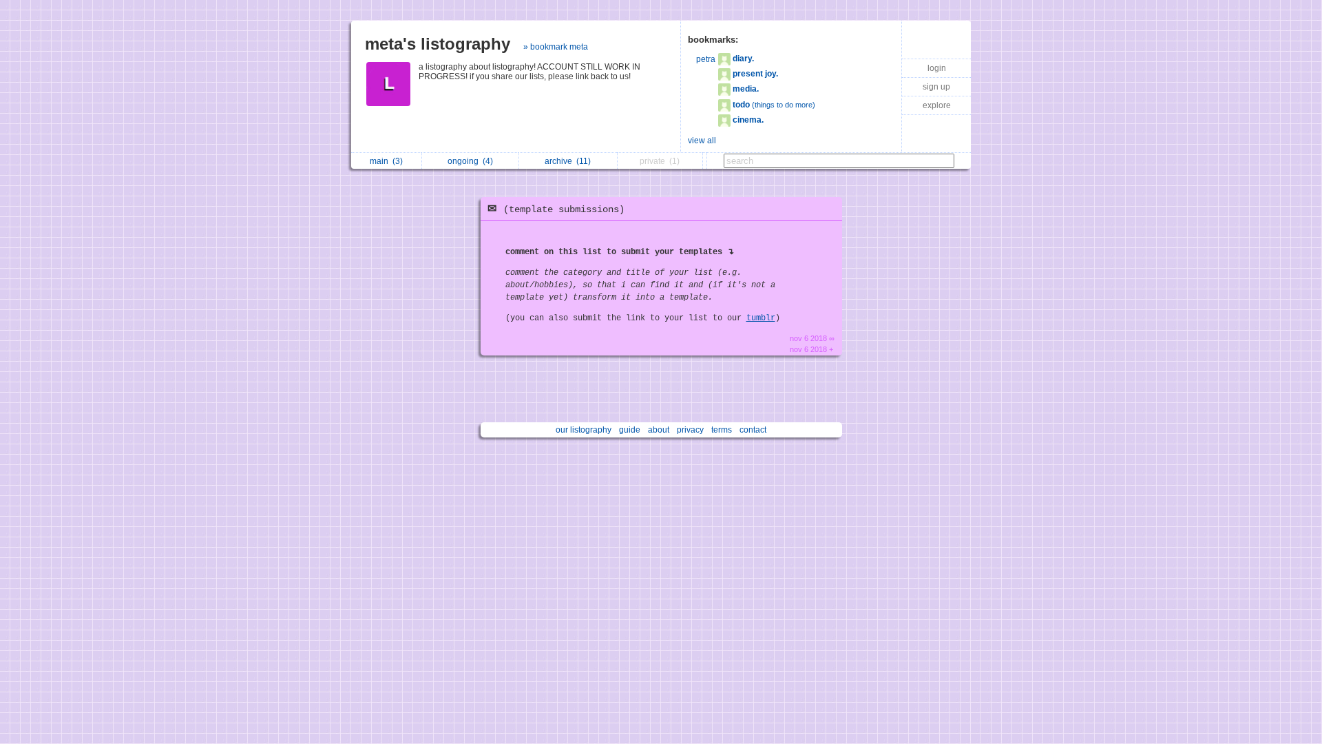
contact (752, 430)
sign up (936, 87)
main (386, 161)
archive (568, 161)
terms (721, 430)
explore (937, 105)
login (936, 68)
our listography (583, 430)
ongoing (470, 161)
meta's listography (437, 43)
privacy (690, 430)
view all (702, 140)
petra (705, 59)
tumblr (760, 318)
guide (629, 430)
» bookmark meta (555, 47)
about (658, 430)
